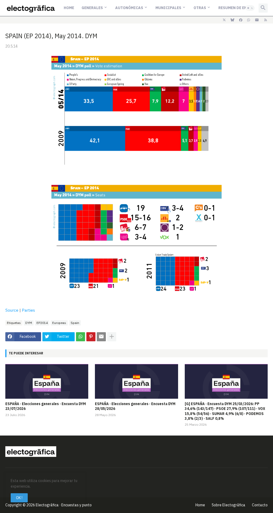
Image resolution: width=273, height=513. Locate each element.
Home (69, 7)
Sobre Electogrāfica (228, 505)
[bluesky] (232, 20)
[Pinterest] (90, 336)
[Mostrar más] (111, 336)
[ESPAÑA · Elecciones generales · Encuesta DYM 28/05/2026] (136, 381)
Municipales (168, 7)
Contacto (260, 505)
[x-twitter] (224, 20)
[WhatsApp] (80, 336)
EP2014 (42, 323)
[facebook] (240, 20)
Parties (28, 310)
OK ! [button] (19, 497)
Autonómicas (129, 7)
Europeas (59, 323)
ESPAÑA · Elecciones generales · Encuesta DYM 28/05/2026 (135, 406)
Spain (75, 323)
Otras (200, 7)
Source (11, 310)
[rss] (266, 20)
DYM (28, 323)
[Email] (101, 336)
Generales (92, 7)
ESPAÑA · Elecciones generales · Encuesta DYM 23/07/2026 (45, 406)
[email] (257, 20)
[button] (250, 8)
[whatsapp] (248, 20)
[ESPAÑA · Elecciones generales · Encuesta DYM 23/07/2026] (46, 381)
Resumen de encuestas (241, 7)
